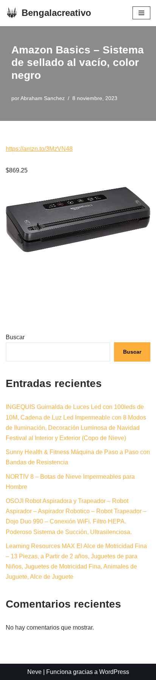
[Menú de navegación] (141, 12)
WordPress (114, 672)
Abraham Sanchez (42, 98)
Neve (34, 672)
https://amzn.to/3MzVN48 (39, 149)
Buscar (15, 337)
